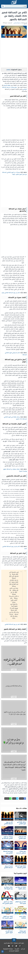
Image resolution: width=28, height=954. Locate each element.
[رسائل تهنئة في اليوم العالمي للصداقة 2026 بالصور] (21, 816)
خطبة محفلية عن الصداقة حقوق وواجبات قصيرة (15, 470)
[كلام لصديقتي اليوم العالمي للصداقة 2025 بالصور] (21, 830)
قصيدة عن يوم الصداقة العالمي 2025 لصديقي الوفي (8, 868)
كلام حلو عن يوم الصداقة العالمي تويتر (14, 547)
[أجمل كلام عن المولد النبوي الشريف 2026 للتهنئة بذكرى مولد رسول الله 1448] (7, 925)
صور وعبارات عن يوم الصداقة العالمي (14, 88)
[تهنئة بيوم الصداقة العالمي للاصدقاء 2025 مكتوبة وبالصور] (21, 860)
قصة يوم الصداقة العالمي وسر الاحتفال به (8, 853)
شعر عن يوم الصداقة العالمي (12, 624)
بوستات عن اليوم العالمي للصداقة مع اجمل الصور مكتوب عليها (14, 173)
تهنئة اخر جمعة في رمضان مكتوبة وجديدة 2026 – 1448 (20, 888)
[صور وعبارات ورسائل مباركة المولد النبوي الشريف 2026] (21, 925)
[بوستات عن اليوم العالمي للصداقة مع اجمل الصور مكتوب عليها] (7, 830)
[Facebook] (20, 946)
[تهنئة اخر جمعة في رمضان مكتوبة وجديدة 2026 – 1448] (21, 881)
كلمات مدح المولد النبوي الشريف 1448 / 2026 (7, 918)
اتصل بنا (17, 949)
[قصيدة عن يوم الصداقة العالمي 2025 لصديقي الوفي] (7, 860)
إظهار (8, 69)
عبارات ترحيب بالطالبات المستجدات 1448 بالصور (22, 919)
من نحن (23, 949)
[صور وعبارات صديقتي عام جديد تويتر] (21, 845)
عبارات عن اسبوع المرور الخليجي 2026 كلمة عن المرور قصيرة (7, 904)
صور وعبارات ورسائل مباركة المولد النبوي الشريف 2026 (22, 933)
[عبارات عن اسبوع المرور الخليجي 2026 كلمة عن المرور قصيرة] (7, 895)
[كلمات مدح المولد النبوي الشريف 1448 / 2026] (7, 910)
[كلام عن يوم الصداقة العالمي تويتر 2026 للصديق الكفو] (7, 816)
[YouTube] (9, 946)
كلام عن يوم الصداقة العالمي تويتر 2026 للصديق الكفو (8, 824)
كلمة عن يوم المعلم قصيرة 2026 (20, 902)
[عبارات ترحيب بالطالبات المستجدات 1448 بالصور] (21, 910)
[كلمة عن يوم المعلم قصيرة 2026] (21, 895)
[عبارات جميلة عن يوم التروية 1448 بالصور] (7, 881)
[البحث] (3, 6)
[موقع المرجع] (14, 2)
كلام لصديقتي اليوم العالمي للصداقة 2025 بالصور (22, 839)
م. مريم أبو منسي (17, 23)
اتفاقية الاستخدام (14, 951)
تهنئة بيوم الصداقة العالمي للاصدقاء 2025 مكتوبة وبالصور (20, 868)
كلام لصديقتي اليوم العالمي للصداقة (16, 354)
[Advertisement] (14, 53)
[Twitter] (16, 946)
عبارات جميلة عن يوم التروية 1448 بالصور (8, 888)
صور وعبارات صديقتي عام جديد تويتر (21, 853)
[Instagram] (12, 946)
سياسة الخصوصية (8, 949)
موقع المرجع (7, 85)
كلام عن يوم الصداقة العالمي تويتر (11, 293)
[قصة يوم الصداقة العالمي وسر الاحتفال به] (7, 845)
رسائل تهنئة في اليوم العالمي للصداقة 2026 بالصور (15, 418)
